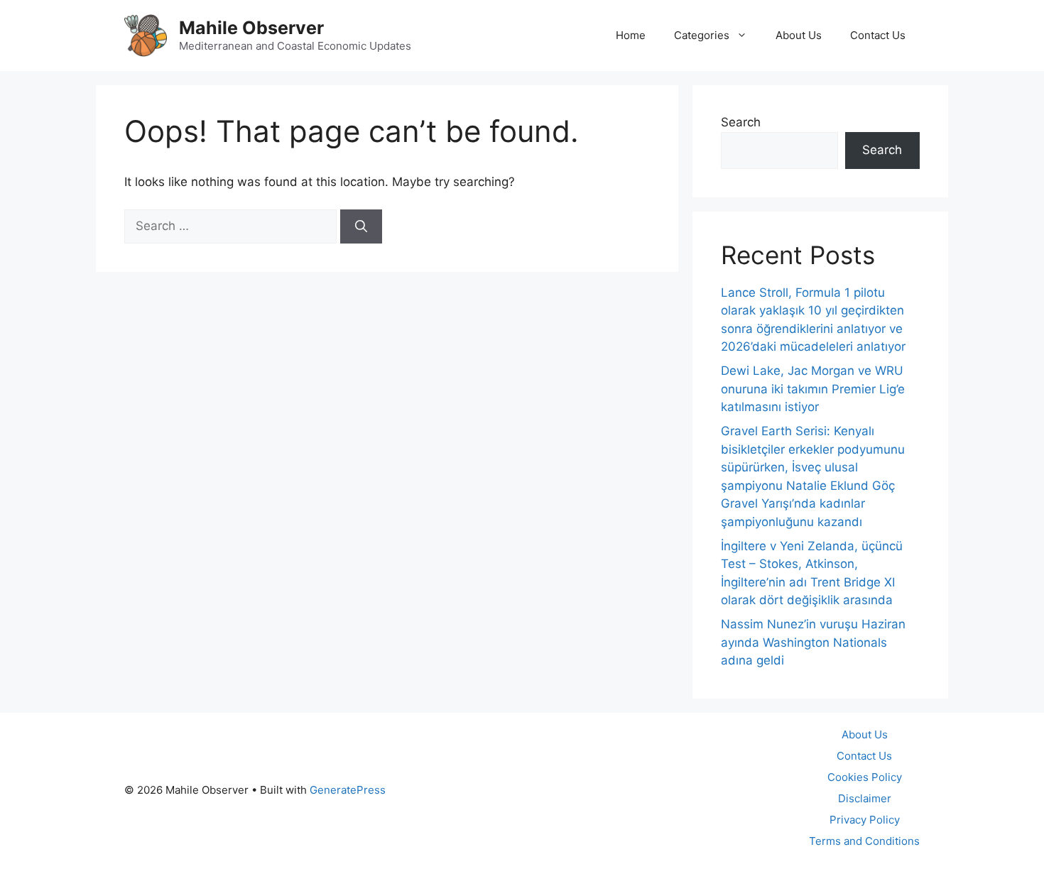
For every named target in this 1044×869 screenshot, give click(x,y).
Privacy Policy (865, 819)
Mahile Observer (251, 27)
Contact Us (878, 35)
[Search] (361, 226)
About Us (799, 35)
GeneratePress (348, 790)
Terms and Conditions (864, 841)
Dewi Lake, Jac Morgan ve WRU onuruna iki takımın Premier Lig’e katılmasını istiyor (813, 389)
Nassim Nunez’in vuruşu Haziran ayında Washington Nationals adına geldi (813, 642)
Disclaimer (864, 798)
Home (631, 35)
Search (741, 122)
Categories (701, 35)
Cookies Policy (864, 777)
